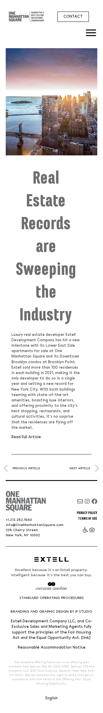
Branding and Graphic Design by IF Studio (51, 612)
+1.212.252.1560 (19, 520)
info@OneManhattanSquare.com (35, 525)
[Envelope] (80, 501)
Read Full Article (26, 437)
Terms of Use (87, 518)
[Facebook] (94, 501)
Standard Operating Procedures (51, 598)
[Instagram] (87, 501)
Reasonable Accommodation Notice (52, 647)
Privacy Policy (87, 513)
